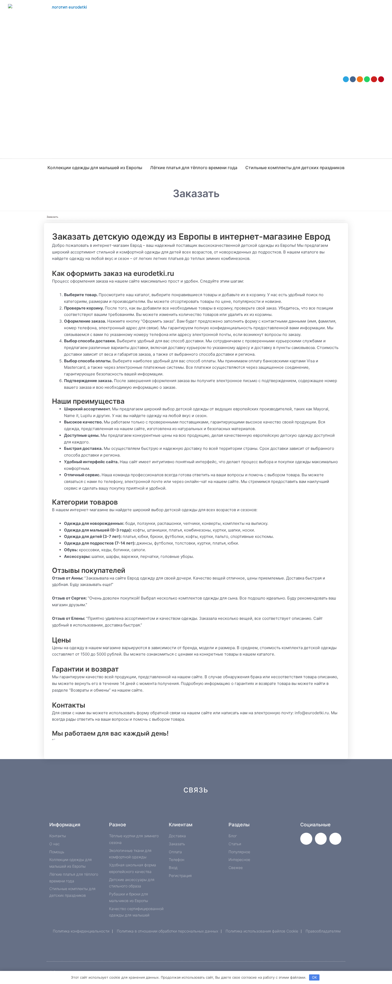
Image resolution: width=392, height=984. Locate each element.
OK (314, 977)
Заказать (52, 216)
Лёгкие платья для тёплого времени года (193, 167)
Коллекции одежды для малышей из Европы (94, 167)
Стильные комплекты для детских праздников (295, 167)
